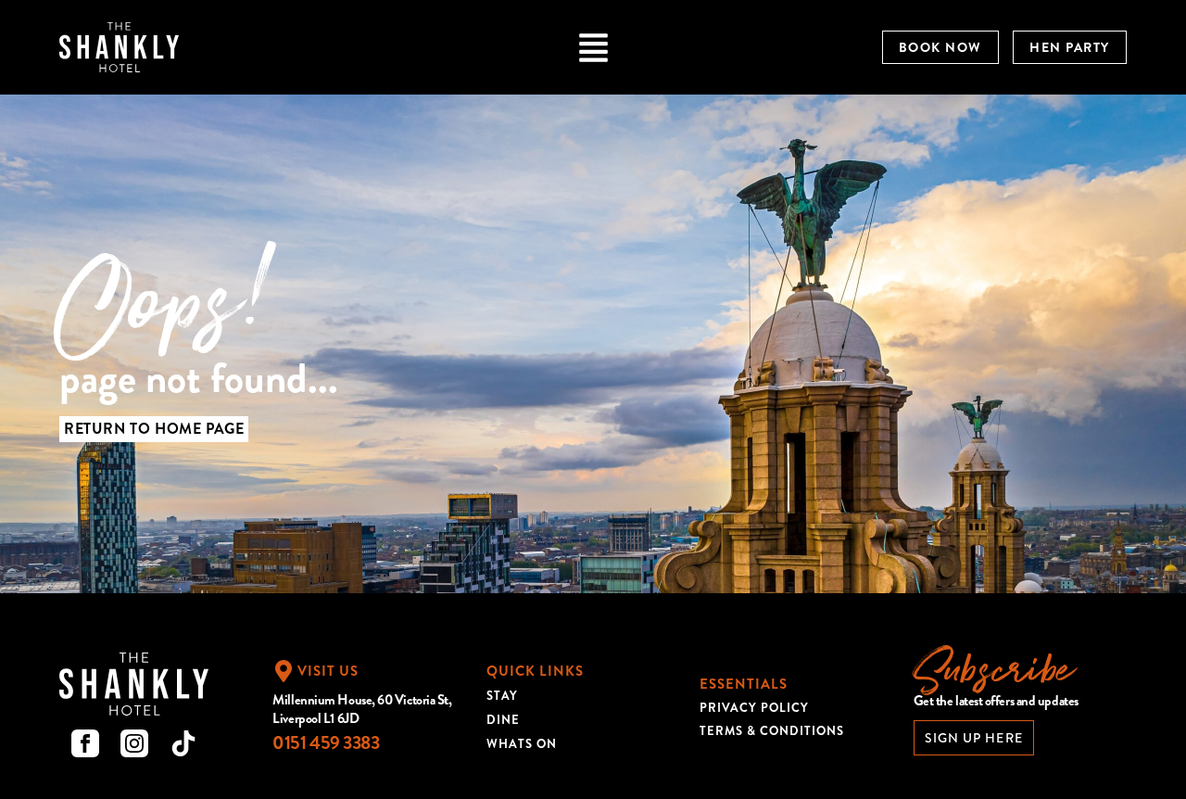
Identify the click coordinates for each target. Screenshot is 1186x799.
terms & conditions (772, 731)
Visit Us (328, 671)
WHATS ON (521, 744)
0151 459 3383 (325, 742)
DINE (503, 720)
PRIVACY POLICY (754, 708)
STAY (502, 695)
